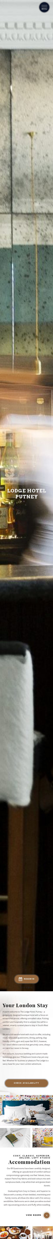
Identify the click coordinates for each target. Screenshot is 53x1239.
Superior (44, 1191)
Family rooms (11, 1198)
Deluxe (7, 1194)
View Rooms (34, 1215)
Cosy (25, 1191)
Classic (33, 1191)
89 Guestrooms (17, 1168)
